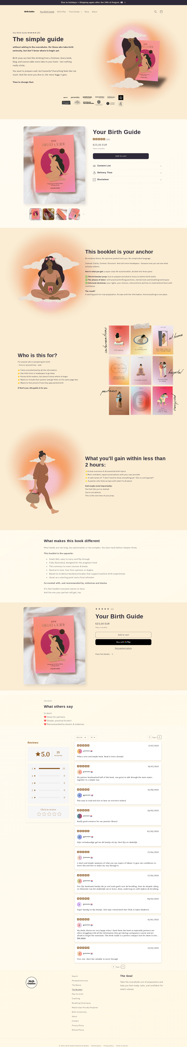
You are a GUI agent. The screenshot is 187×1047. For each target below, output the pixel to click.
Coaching (76, 998)
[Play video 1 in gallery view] (48, 214)
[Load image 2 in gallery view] (61, 214)
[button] (75, 11)
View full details (102, 654)
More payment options (123, 648)
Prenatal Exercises (80, 980)
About (74, 1016)
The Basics (76, 985)
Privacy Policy (78, 1025)
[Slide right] (84, 214)
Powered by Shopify (82, 1046)
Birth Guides (70, 1046)
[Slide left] (26, 214)
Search (75, 976)
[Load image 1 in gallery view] (35, 214)
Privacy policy (109, 1046)
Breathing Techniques (81, 1003)
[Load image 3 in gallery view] (74, 214)
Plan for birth (77, 994)
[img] (99, 139)
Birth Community (79, 1012)
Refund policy (96, 1046)
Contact (75, 1021)
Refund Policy (78, 1030)
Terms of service (122, 1046)
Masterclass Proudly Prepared (85, 1007)
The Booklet (77, 989)
